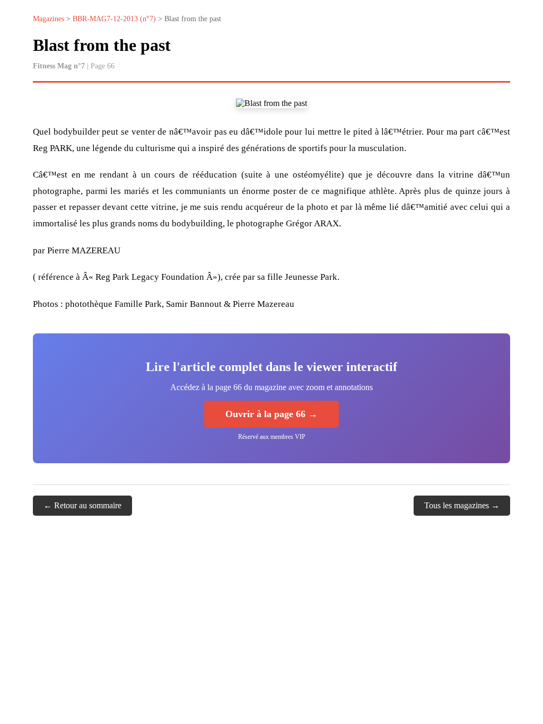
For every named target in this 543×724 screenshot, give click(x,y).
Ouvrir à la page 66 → (271, 414)
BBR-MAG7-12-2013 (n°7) (114, 19)
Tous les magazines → (462, 505)
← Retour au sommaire (82, 505)
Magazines (48, 19)
